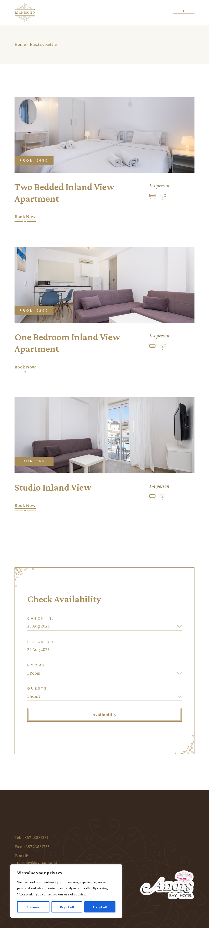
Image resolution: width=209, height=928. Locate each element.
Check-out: (43, 642)
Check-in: (40, 618)
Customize (33, 907)
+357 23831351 (35, 837)
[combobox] (104, 673)
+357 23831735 (36, 846)
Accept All (100, 907)
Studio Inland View (53, 487)
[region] (66, 891)
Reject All (67, 907)
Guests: (38, 688)
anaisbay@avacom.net (36, 862)
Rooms (36, 665)
